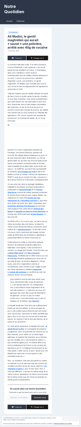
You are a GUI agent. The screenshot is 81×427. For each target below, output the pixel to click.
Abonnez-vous (40, 397)
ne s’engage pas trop (26, 172)
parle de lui (18, 177)
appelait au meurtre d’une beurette (30, 211)
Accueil (9, 21)
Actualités (13, 32)
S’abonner (21, 21)
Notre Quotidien (14, 9)
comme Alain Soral (15, 253)
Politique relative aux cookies (63, 423)
